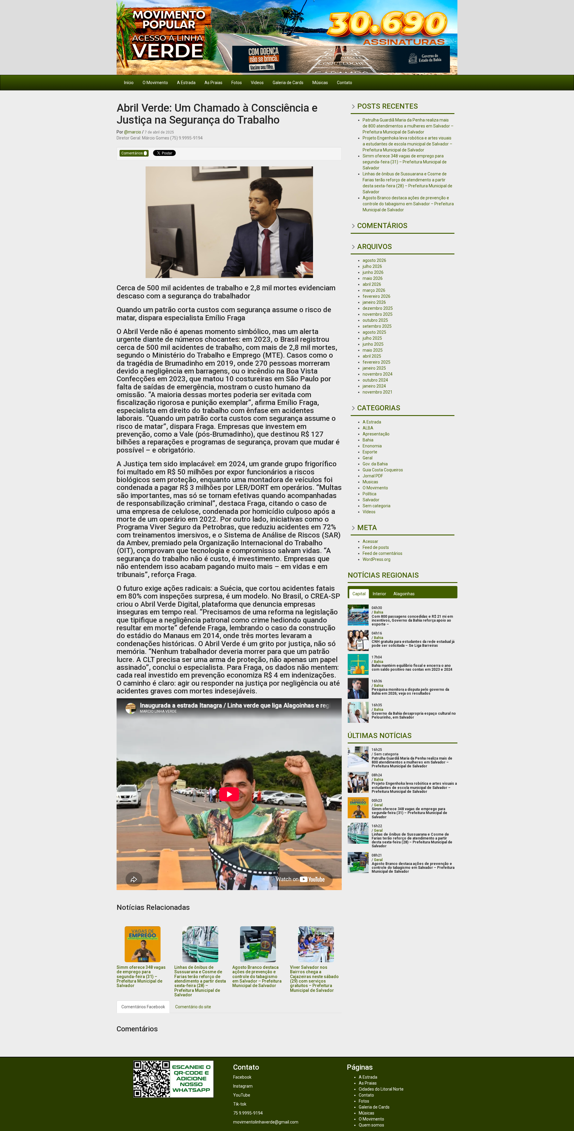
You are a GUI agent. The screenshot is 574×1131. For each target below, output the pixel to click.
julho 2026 (372, 266)
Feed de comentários (382, 553)
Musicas (370, 481)
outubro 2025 (375, 320)
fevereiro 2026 (376, 296)
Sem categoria (376, 505)
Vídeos (369, 511)
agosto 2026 (374, 260)
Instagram (243, 1086)
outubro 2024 (375, 380)
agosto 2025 (374, 332)
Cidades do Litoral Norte (381, 1089)
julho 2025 (372, 338)
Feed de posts (376, 547)
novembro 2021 (378, 392)
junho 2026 (373, 272)
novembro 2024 (378, 374)
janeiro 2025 (374, 368)
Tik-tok (239, 1104)
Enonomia (372, 446)
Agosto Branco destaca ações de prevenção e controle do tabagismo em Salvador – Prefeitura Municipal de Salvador (257, 976)
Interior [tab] (379, 593)
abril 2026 (372, 284)
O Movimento (155, 82)
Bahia (368, 440)
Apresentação (376, 434)
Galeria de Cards (288, 82)
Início (129, 82)
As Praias (213, 82)
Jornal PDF (373, 475)
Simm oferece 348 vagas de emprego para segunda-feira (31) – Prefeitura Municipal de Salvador (141, 976)
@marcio (132, 132)
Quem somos (371, 1125)
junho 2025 (373, 344)
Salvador (371, 499)
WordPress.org (376, 559)
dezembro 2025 (378, 308)
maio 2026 (373, 278)
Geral (368, 458)
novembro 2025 (378, 314)
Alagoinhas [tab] (404, 593)
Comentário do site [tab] (193, 1006)
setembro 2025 (377, 326)
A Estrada (186, 82)
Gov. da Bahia (375, 463)
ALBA (368, 428)
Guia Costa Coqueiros (383, 469)
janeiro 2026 (374, 302)
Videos (257, 82)
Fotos (236, 82)
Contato (344, 82)
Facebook (242, 1077)
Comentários (132, 153)
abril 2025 (372, 356)
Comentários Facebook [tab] (143, 1006)
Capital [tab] (359, 593)
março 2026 (374, 290)
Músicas (320, 82)
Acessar (370, 541)
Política (369, 493)
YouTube (241, 1095)
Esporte (370, 452)
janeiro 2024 (374, 386)
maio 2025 (373, 350)
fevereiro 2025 (376, 362)
